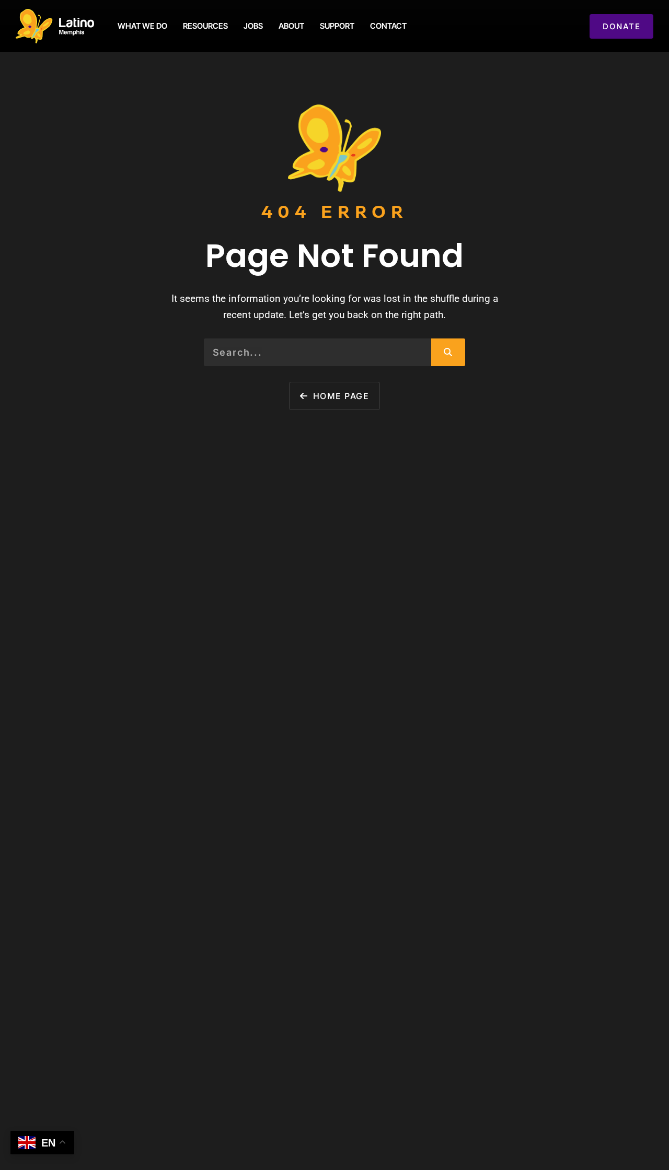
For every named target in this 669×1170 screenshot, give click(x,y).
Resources (205, 26)
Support (337, 26)
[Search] (448, 352)
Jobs (253, 26)
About (291, 26)
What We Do (142, 26)
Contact (388, 26)
